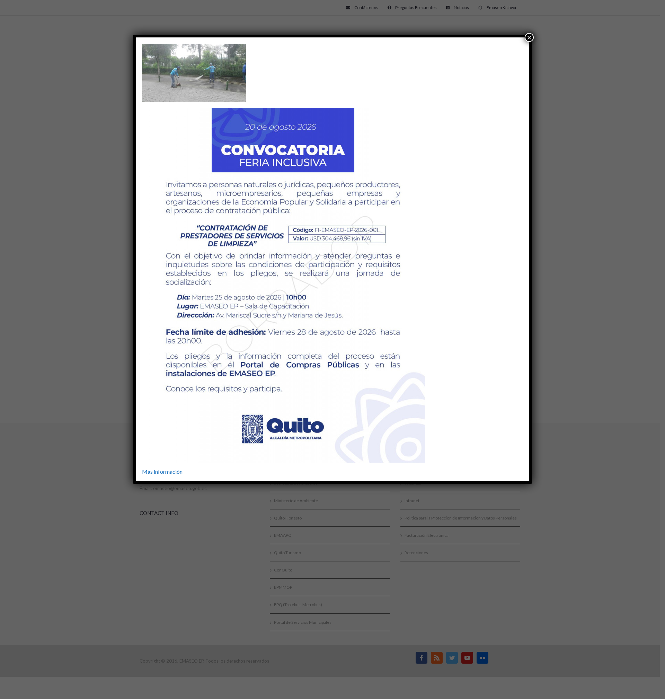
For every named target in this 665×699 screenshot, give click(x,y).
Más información (162, 471)
